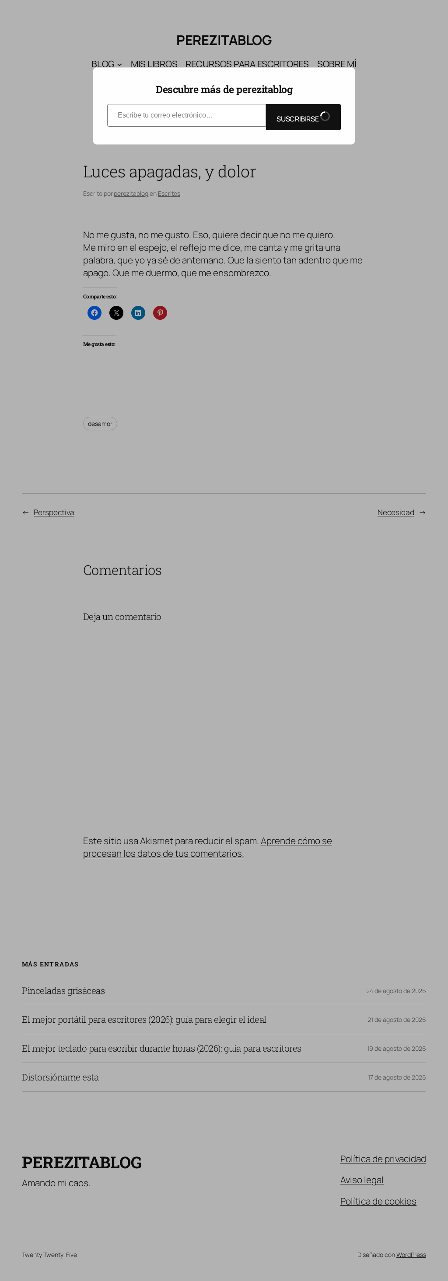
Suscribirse (298, 119)
